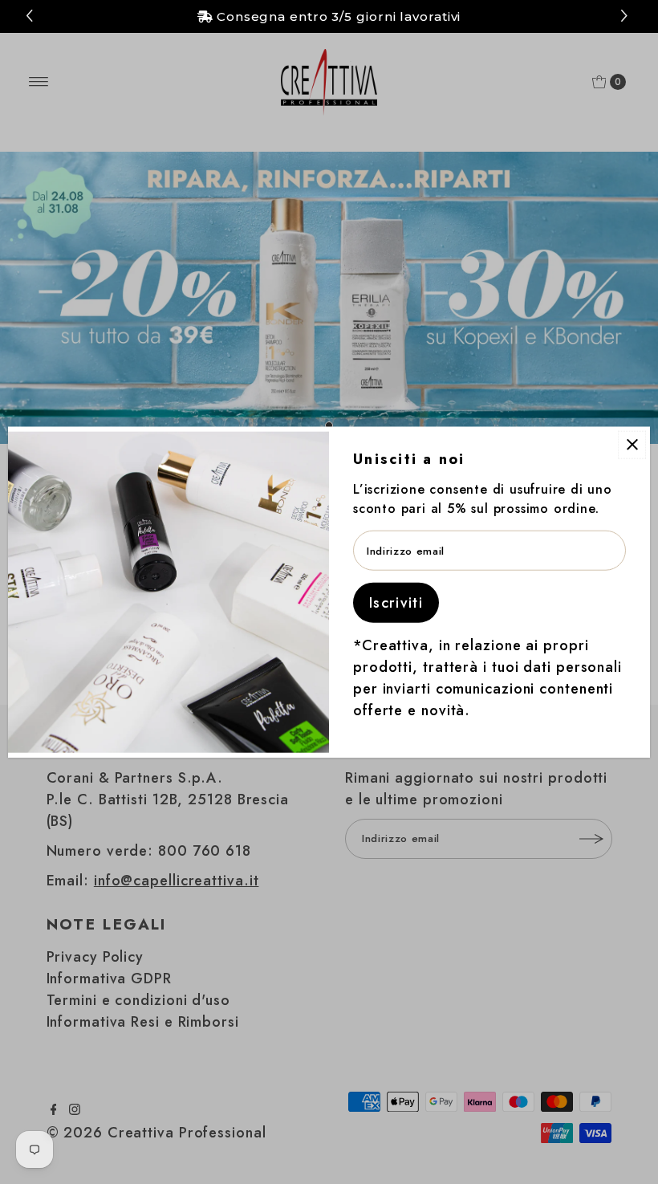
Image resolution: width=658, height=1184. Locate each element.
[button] (626, 16)
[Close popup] (632, 444)
